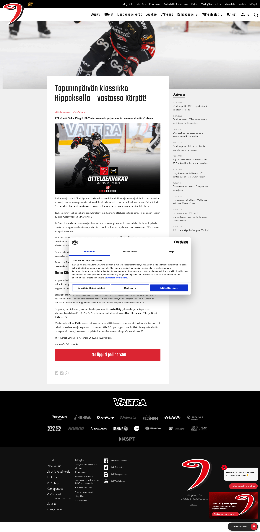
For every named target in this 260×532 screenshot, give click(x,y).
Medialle (242, 4)
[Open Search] (256, 15)
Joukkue (151, 14)
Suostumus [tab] (89, 251)
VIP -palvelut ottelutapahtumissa (59, 496)
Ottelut (108, 14)
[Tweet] (62, 374)
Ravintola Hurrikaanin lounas (176, 4)
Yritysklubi (79, 496)
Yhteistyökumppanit (209, 4)
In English (253, 4)
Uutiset (232, 14)
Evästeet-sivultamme (116, 277)
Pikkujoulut (54, 465)
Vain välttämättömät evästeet (91, 288)
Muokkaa (128, 288)
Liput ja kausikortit (129, 14)
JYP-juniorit (127, 4)
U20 (243, 14)
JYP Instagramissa (118, 474)
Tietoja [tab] (170, 251)
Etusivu (95, 14)
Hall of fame (141, 4)
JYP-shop (167, 14)
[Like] (56, 374)
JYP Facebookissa (118, 460)
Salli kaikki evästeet (169, 288)
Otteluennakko (62, 112)
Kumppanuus (185, 14)
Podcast (194, 4)
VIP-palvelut (210, 14)
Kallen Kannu (154, 4)
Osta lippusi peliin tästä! (108, 354)
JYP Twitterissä (117, 467)
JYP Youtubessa (117, 481)
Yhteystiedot (230, 4)
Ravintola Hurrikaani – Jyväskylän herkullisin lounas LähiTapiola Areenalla (87, 480)
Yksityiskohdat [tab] (130, 251)
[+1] (67, 374)
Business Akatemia (83, 487)
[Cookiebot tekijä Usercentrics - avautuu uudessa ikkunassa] (176, 243)
